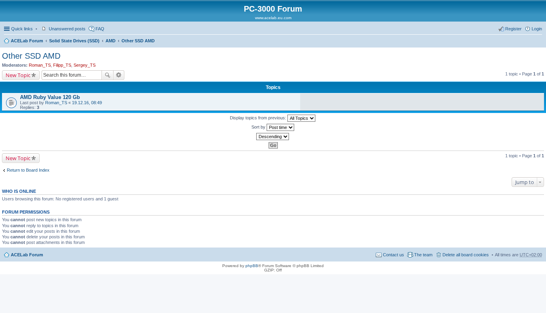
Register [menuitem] (513, 28)
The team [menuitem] (423, 254)
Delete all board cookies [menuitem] (465, 254)
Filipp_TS (62, 65)
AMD (111, 40)
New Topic (18, 75)
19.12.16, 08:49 (87, 102)
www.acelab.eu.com (273, 18)
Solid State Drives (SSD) (74, 40)
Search (108, 75)
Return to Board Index (28, 170)
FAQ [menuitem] (100, 28)
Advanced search (119, 75)
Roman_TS (40, 65)
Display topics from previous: (258, 117)
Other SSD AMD (138, 40)
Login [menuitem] (537, 28)
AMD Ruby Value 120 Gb (50, 97)
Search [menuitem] (539, 41)
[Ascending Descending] (273, 136)
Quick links (22, 28)
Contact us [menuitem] (393, 254)
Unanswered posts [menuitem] (67, 28)
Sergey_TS (85, 65)
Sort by (259, 127)
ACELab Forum (27, 40)
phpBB (251, 265)
